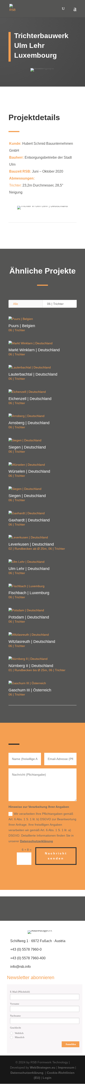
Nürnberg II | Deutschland (30, 666)
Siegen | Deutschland (27, 447)
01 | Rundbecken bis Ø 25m (27, 670)
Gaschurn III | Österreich (29, 690)
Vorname (14, 1003)
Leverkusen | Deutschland (31, 544)
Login (47, 1077)
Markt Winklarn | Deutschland (34, 350)
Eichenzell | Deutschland (29, 399)
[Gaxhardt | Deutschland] (42, 513)
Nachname (15, 1015)
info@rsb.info (20, 966)
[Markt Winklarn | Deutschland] (42, 343)
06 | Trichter (55, 304)
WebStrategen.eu (42, 1067)
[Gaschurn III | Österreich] (42, 683)
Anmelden (70, 1044)
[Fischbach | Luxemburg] (42, 586)
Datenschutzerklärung (36, 841)
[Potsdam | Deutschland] (42, 610)
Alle (15, 304)
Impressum (66, 1067)
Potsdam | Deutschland (28, 617)
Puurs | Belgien (21, 326)
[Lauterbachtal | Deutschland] (42, 367)
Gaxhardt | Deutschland (29, 520)
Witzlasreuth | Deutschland (31, 641)
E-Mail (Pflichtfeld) (20, 991)
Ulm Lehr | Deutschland (28, 568)
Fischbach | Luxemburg (28, 593)
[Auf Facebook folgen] (29, 908)
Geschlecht (15, 1027)
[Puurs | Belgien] (42, 319)
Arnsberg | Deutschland (28, 423)
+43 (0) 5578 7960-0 (26, 949)
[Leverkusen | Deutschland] (42, 537)
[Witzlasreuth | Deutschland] (42, 634)
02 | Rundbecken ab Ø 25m (27, 548)
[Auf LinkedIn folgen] (56, 908)
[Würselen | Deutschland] (42, 464)
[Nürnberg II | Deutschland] (42, 659)
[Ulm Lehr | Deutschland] (42, 562)
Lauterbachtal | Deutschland (32, 374)
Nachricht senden (56, 856)
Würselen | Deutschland (29, 471)
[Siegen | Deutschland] (42, 440)
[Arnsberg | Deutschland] (42, 416)
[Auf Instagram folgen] (42, 908)
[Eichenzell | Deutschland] (42, 392)
